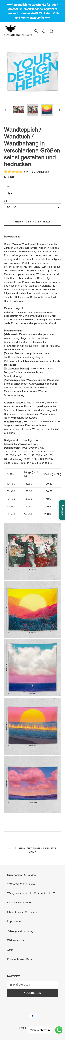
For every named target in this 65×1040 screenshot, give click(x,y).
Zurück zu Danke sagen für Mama (35, 850)
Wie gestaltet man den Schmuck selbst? (31, 893)
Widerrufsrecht (16, 940)
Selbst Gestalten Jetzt (32, 221)
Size (6, 200)
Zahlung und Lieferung (20, 931)
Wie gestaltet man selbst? (22, 883)
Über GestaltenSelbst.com (22, 912)
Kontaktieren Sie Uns (19, 902)
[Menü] (59, 31)
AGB (10, 950)
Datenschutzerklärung (20, 959)
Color (6, 186)
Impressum (14, 921)
